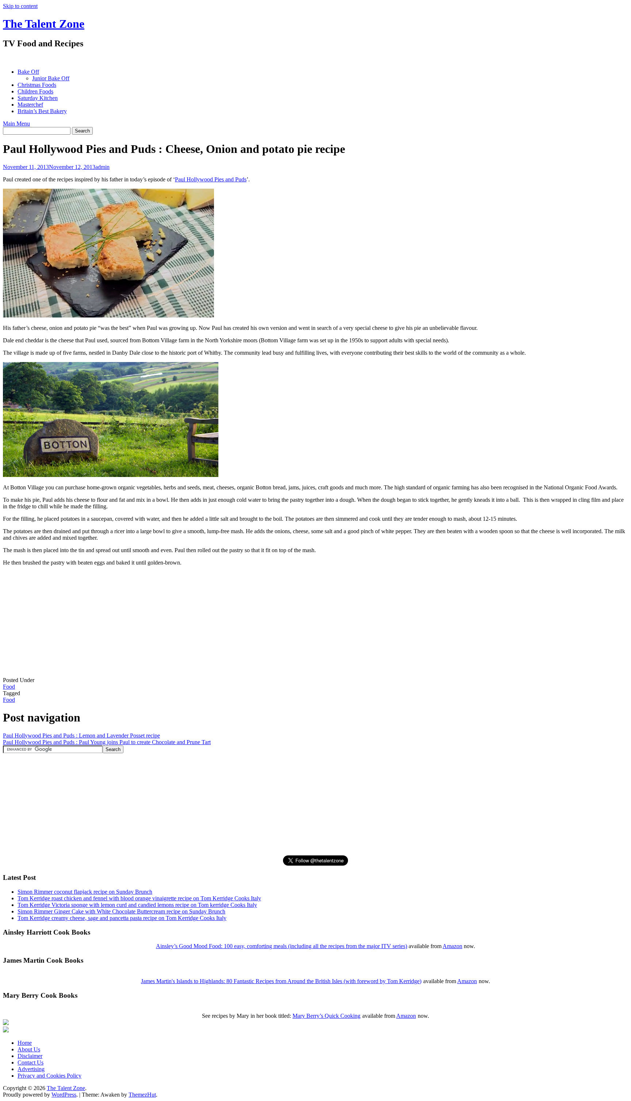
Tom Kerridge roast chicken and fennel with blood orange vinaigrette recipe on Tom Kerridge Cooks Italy (139, 898)
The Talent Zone (43, 23)
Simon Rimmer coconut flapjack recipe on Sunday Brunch (85, 892)
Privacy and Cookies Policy (49, 1076)
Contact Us (30, 1062)
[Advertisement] (136, 58)
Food (9, 687)
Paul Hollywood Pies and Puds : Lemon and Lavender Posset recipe (81, 735)
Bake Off (28, 72)
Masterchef (30, 104)
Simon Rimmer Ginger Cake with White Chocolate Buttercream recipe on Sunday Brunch (121, 911)
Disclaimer (30, 1056)
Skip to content (20, 6)
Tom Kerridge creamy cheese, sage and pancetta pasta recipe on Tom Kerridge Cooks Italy (122, 918)
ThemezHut (142, 1095)
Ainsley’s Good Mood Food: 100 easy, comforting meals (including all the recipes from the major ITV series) (281, 946)
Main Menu (16, 123)
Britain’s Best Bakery (42, 111)
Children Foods (35, 91)
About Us (29, 1049)
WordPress (63, 1095)
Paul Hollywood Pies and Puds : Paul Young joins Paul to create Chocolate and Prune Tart (107, 742)
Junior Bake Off (50, 78)
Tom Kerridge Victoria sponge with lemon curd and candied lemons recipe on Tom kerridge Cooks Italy (137, 905)
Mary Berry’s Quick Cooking (326, 1016)
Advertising (31, 1069)
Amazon (452, 946)
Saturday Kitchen (38, 98)
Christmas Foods (37, 85)
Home (25, 1043)
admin (102, 167)
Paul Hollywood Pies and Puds (210, 179)
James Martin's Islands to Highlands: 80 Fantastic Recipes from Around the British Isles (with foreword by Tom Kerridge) (281, 981)
